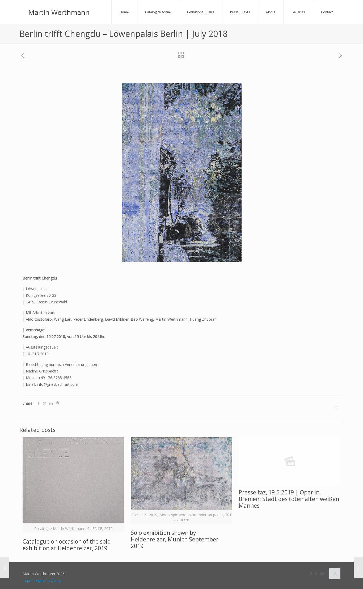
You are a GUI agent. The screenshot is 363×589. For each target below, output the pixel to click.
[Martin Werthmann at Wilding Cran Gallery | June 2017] (4, 567)
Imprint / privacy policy (42, 580)
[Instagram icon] (322, 573)
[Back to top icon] (334, 573)
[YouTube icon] (316, 573)
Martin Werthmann (59, 12)
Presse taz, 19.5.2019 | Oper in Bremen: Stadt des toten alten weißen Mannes (289, 499)
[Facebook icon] (311, 573)
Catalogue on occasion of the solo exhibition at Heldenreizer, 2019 (67, 545)
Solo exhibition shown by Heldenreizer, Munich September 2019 (174, 539)
